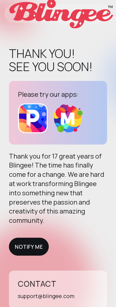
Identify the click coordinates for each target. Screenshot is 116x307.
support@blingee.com (46, 296)
